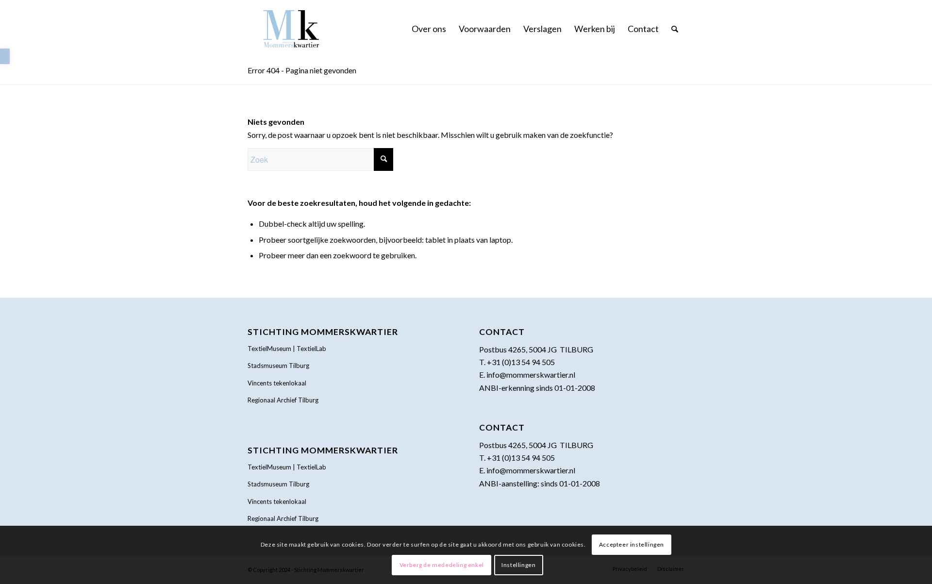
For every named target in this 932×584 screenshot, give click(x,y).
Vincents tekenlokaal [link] (277, 383)
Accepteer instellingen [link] (631, 544)
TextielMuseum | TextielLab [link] (287, 348)
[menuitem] (428, 28)
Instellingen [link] (518, 564)
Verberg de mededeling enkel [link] (441, 564)
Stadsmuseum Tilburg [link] (278, 365)
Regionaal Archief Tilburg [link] (283, 400)
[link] (5, 56)
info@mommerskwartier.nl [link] (530, 374)
